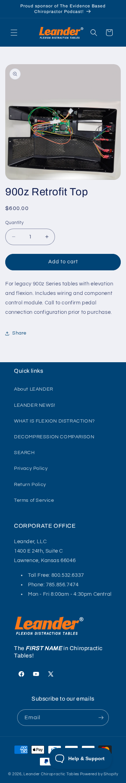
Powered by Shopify (99, 774)
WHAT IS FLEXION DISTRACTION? (54, 421)
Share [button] (19, 333)
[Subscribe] (100, 717)
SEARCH (24, 452)
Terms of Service (34, 500)
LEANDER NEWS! (34, 405)
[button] (14, 32)
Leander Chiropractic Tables (51, 774)
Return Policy (30, 484)
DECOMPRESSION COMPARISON (54, 436)
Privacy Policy (31, 468)
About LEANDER (33, 389)
